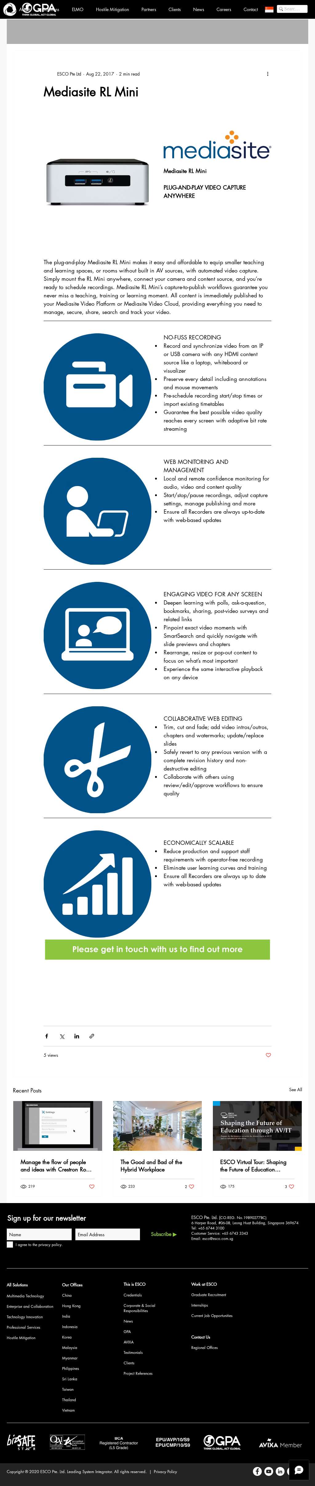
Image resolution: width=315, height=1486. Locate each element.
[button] (269, 9)
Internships (199, 1305)
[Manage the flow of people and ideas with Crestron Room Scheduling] (57, 1126)
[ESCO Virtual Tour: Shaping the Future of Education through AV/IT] (257, 1126)
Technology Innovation (25, 1316)
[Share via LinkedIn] (77, 1036)
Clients (129, 1363)
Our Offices (72, 1285)
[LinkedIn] (280, 1471)
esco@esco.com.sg (217, 1238)
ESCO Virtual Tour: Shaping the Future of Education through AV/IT (253, 1165)
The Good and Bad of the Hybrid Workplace (151, 1165)
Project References (138, 1373)
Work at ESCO (204, 1284)
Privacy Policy (165, 1471)
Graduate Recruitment (208, 1294)
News (128, 1321)
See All (295, 1089)
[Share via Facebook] (47, 1036)
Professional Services (23, 1327)
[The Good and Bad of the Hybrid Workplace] (157, 1126)
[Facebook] (257, 1471)
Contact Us (200, 1337)
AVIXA (129, 1342)
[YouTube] (268, 1471)
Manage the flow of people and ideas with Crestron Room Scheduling (57, 1165)
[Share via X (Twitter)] (62, 1036)
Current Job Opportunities (212, 1315)
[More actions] (267, 73)
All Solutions (17, 1285)
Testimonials (133, 1352)
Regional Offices (204, 1347)
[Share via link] (92, 1036)
